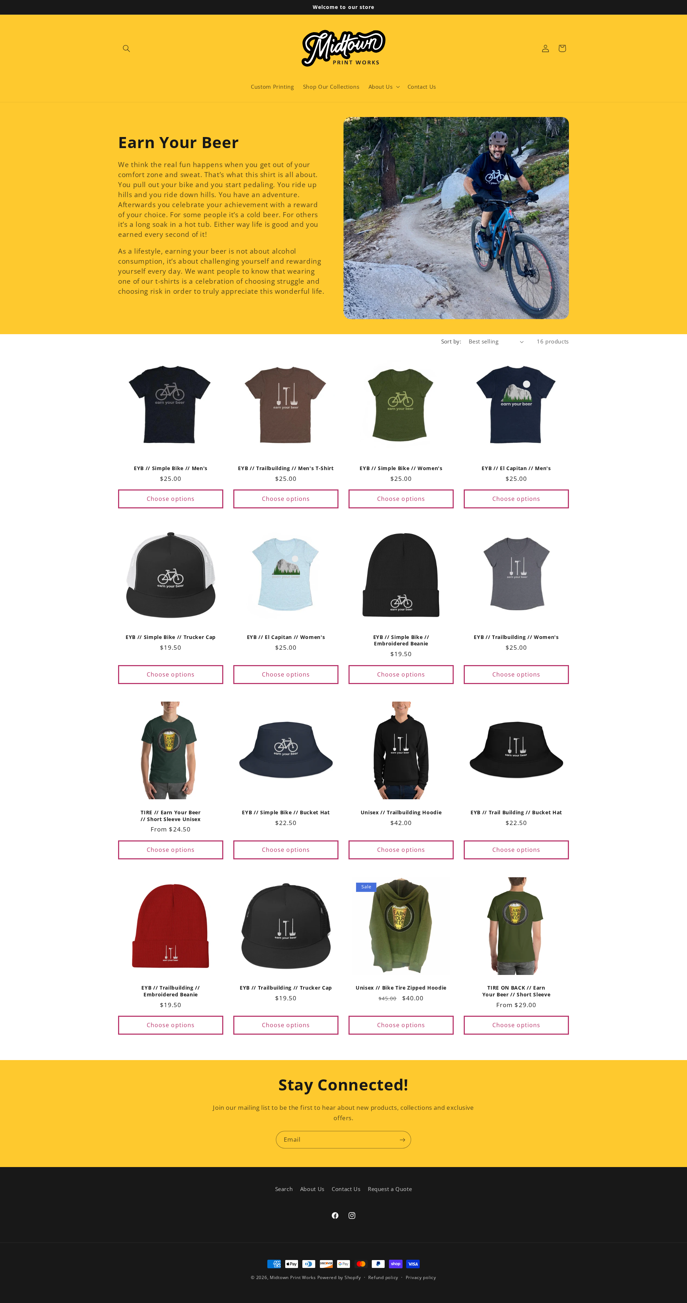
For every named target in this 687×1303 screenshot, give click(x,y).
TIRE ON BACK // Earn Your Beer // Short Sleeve (516, 991)
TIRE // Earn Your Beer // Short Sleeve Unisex (171, 815)
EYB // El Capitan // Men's (516, 468)
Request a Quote (390, 1189)
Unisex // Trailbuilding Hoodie (401, 812)
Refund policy (383, 1277)
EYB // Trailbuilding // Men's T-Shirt (285, 468)
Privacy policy (421, 1277)
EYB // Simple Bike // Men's (171, 468)
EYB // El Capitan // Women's (286, 637)
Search (284, 1189)
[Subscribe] (402, 1139)
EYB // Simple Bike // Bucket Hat (286, 812)
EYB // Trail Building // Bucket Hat (516, 812)
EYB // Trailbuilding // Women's (516, 637)
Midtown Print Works (293, 1277)
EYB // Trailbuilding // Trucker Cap (286, 988)
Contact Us (346, 1189)
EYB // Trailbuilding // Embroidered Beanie (170, 991)
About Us (312, 1189)
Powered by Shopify (339, 1277)
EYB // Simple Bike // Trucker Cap (171, 637)
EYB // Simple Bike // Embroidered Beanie (401, 640)
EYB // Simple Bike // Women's (401, 468)
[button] (126, 48)
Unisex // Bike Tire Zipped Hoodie (401, 988)
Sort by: (451, 341)
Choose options (171, 499)
